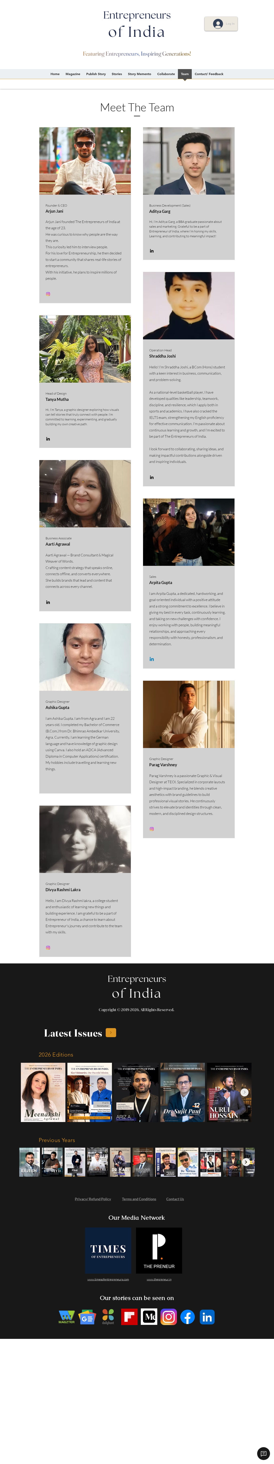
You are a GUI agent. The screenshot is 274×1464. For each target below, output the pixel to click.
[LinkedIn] (151, 250)
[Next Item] (245, 1092)
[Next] (111, 1032)
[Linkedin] (151, 659)
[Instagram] (48, 294)
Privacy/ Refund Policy (93, 1199)
